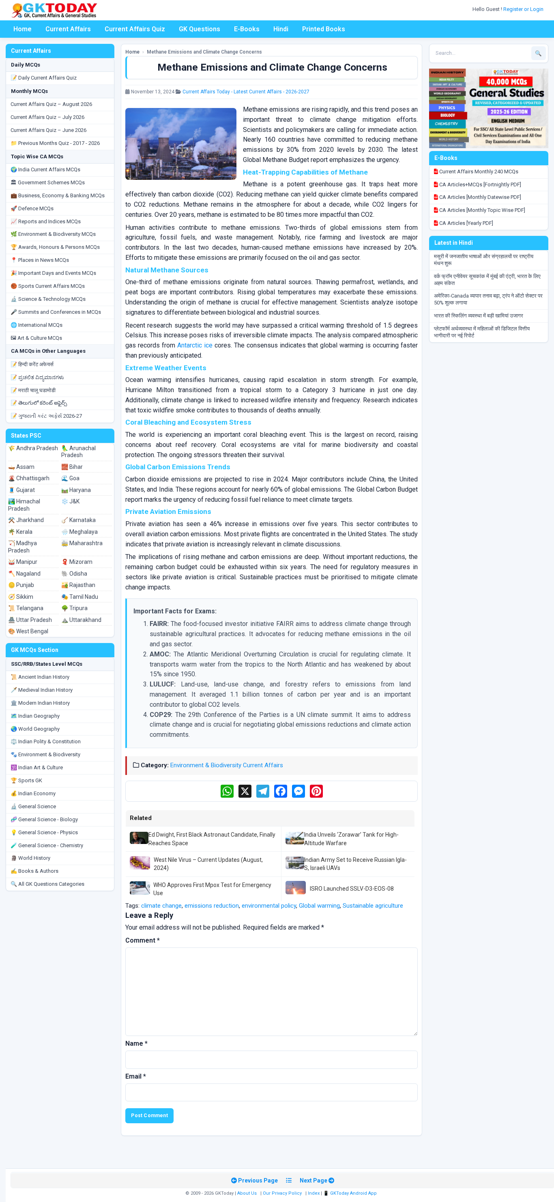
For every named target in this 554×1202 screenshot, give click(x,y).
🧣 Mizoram (76, 562)
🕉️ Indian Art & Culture (37, 767)
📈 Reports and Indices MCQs (46, 221)
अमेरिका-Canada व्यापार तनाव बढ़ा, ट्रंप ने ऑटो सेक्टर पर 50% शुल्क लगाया (488, 299)
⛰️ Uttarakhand (81, 620)
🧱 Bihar (72, 467)
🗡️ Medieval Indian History (42, 690)
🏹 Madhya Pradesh (22, 547)
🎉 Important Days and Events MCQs (53, 273)
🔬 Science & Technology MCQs (48, 299)
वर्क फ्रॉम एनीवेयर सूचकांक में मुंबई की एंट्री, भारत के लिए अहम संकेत (487, 279)
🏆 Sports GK (26, 780)
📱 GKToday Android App (350, 1193)
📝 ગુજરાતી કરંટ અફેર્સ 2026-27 (46, 416)
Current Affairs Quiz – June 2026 (48, 130)
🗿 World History (30, 858)
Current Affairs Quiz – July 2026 (47, 117)
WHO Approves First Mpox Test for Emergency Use (212, 889)
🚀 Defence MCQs (32, 208)
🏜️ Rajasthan (78, 585)
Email (135, 1076)
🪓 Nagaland (24, 573)
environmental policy (269, 905)
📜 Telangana (25, 608)
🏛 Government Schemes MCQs (48, 182)
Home (22, 29)
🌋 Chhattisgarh (28, 478)
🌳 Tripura (74, 608)
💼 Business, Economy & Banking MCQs (58, 195)
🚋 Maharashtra (82, 543)
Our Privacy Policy (282, 1193)
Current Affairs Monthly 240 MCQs (478, 171)
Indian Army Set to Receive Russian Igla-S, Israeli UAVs (355, 864)
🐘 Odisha (74, 573)
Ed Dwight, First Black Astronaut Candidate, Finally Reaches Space (211, 838)
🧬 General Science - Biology (44, 819)
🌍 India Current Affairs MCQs (45, 169)
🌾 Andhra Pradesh (33, 448)
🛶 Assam (21, 467)
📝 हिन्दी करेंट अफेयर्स (32, 364)
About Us (247, 1193)
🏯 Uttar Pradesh (30, 620)
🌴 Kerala (20, 532)
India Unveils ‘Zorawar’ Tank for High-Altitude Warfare (351, 838)
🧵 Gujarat (21, 490)
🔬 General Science (33, 806)
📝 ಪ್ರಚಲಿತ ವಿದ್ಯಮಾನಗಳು (37, 377)
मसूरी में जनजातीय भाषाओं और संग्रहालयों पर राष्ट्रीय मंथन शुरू (483, 259)
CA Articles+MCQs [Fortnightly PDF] (479, 184)
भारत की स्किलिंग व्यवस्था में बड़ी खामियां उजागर (478, 316)
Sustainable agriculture (373, 905)
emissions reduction (212, 905)
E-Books (247, 29)
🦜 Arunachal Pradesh (78, 452)
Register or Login (524, 9)
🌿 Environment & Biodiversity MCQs (53, 234)
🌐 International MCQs (36, 325)
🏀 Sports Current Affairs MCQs (48, 286)
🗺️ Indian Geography (35, 716)
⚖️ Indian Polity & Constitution (46, 741)
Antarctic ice (195, 345)
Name (136, 1043)
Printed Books (323, 29)
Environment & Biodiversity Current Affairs (226, 765)
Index (314, 1193)
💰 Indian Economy (33, 793)
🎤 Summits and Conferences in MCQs (56, 312)
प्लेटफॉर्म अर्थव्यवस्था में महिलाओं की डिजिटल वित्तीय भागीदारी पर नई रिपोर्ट (482, 332)
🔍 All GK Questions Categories (47, 884)
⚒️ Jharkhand (26, 520)
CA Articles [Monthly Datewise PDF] (479, 197)
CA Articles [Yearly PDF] (465, 223)
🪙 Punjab (21, 585)
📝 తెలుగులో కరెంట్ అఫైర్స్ (39, 403)
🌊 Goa (70, 478)
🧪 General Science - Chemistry (47, 845)
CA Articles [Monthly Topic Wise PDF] (481, 210)
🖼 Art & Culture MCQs (36, 338)
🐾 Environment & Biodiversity (45, 754)
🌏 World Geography (35, 729)
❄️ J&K (70, 501)
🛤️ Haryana (76, 490)
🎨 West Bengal (28, 631)
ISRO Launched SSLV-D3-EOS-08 (352, 888)
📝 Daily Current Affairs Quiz (44, 78)
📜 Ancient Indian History (40, 677)
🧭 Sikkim (20, 596)
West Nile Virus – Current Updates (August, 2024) (208, 864)
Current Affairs (68, 29)
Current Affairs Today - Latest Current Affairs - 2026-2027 (246, 92)
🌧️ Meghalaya (79, 532)
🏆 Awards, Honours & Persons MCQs (55, 247)
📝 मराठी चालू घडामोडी (33, 390)
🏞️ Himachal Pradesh (24, 505)
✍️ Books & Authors (34, 871)
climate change (161, 905)
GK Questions (199, 29)
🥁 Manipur (22, 562)
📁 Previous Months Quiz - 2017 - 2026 (55, 143)
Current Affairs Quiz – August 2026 (51, 104)
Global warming (319, 905)
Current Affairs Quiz (135, 29)
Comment (142, 940)
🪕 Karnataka (78, 520)
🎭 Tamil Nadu (79, 596)
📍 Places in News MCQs (40, 260)
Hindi (280, 29)
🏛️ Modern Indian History (40, 703)
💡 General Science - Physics (44, 832)
